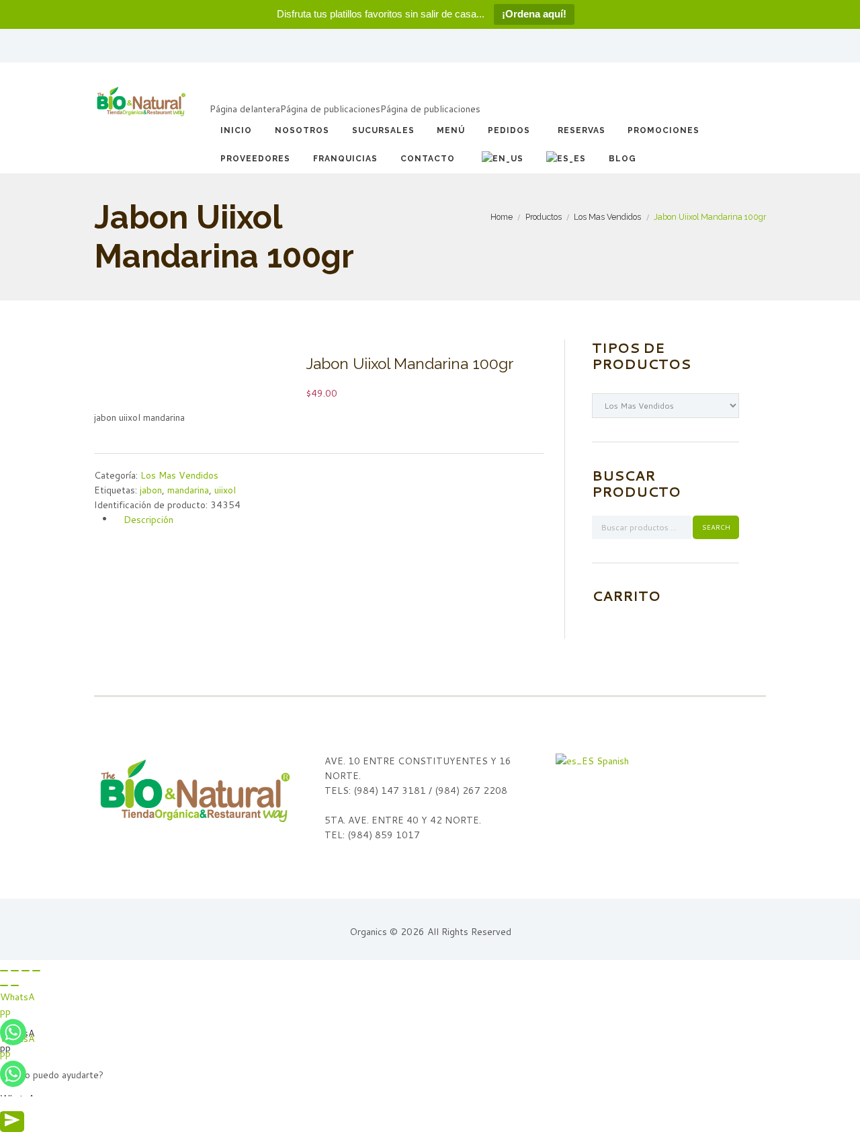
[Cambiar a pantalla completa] (26, 970)
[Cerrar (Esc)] (4, 970)
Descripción (148, 519)
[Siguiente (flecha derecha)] (15, 985)
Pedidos (509, 130)
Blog (622, 158)
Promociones (663, 130)
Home (501, 217)
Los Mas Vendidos (607, 217)
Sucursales (383, 130)
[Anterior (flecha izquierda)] (4, 985)
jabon (151, 490)
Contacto (427, 158)
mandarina (188, 490)
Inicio (236, 130)
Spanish (611, 761)
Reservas (581, 130)
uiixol (225, 490)
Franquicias (345, 158)
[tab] (329, 519)
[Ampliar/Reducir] (36, 970)
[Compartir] (15, 970)
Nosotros (302, 130)
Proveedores (255, 158)
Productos (543, 217)
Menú (451, 130)
